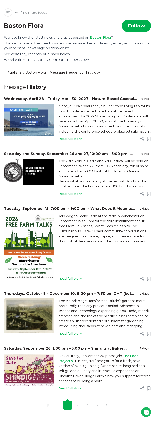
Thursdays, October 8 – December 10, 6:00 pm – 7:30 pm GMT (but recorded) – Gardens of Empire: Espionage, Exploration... (67, 293)
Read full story (70, 139)
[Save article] (149, 138)
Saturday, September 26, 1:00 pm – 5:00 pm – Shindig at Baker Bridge (64, 348)
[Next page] (97, 405)
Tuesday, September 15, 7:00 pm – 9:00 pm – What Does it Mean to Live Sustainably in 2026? (68, 209)
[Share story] (142, 138)
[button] (146, 412)
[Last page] (107, 405)
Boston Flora (100, 37)
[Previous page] (57, 405)
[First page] (47, 405)
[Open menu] (8, 12)
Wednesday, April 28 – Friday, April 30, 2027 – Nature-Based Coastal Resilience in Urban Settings (69, 99)
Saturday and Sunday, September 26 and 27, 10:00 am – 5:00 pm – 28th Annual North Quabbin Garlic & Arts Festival (67, 154)
